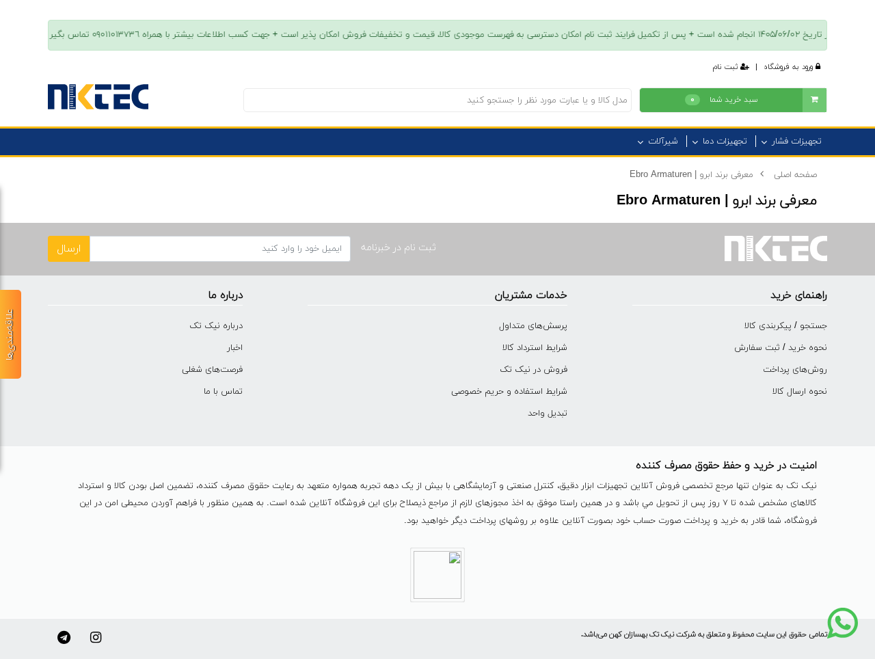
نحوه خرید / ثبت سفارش (780, 348)
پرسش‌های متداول (533, 326)
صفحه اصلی (795, 175)
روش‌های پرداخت (795, 370)
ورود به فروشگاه (790, 67)
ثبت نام (726, 67)
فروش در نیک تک (533, 370)
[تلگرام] (63, 637)
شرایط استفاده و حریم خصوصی (509, 392)
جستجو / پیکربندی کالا (785, 326)
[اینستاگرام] (95, 637)
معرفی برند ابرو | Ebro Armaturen (691, 175)
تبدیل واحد (547, 413)
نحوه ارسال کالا (799, 392)
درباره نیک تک (216, 326)
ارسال (69, 248)
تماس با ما (223, 392)
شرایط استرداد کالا (534, 348)
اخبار (235, 348)
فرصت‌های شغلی (212, 370)
